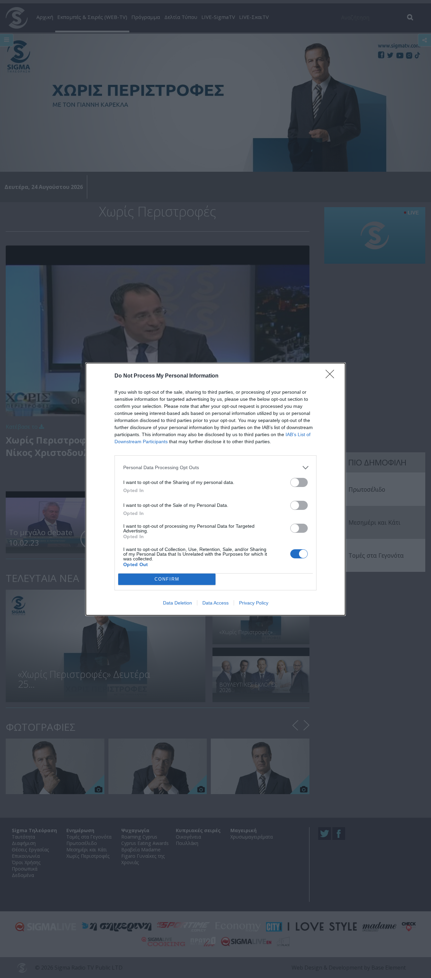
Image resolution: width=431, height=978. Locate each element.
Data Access (215, 603)
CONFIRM (167, 579)
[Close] (332, 376)
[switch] (299, 482)
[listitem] (215, 467)
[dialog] (215, 489)
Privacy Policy (253, 603)
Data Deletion (177, 603)
